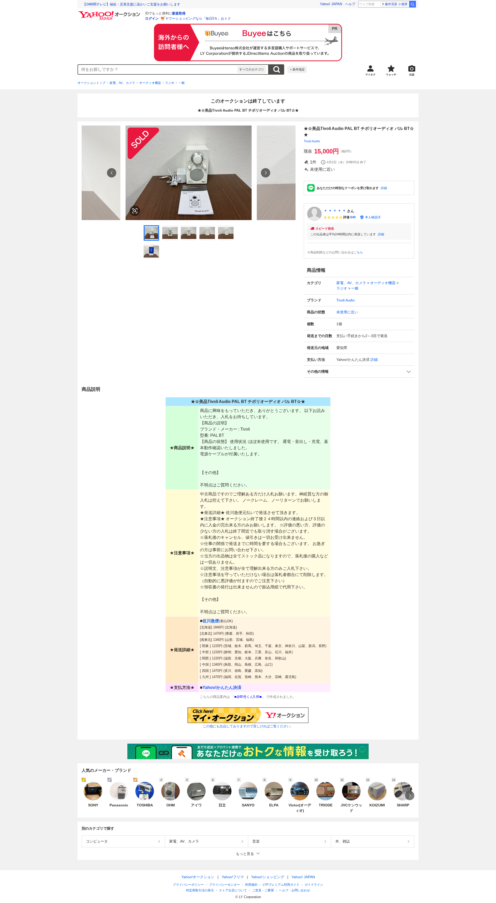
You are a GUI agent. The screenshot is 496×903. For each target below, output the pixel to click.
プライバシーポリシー (188, 884)
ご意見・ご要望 (263, 890)
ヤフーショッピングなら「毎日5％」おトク (198, 18)
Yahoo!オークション (197, 877)
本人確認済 (373, 217)
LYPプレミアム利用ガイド (281, 884)
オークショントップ (91, 83)
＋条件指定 (297, 69)
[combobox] (157, 69)
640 (353, 217)
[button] (359, 371)
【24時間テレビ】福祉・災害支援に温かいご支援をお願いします (131, 4)
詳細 (384, 188)
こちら (358, 252)
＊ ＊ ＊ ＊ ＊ (335, 211)
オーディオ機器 (150, 83)
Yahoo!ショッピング (267, 877)
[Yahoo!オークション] (110, 12)
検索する (276, 69)
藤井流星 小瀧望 (396, 4)
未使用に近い (347, 312)
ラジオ (169, 83)
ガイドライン (314, 884)
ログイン (152, 18)
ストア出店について (233, 890)
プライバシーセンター (224, 884)
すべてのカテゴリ (251, 69)
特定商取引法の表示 (200, 890)
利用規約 (251, 884)
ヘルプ (350, 4)
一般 (182, 83)
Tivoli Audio (312, 141)
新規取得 (178, 13)
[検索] (412, 4)
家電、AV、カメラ (122, 83)
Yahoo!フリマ (233, 877)
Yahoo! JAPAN (331, 4)
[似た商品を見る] (135, 211)
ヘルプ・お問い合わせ (294, 890)
